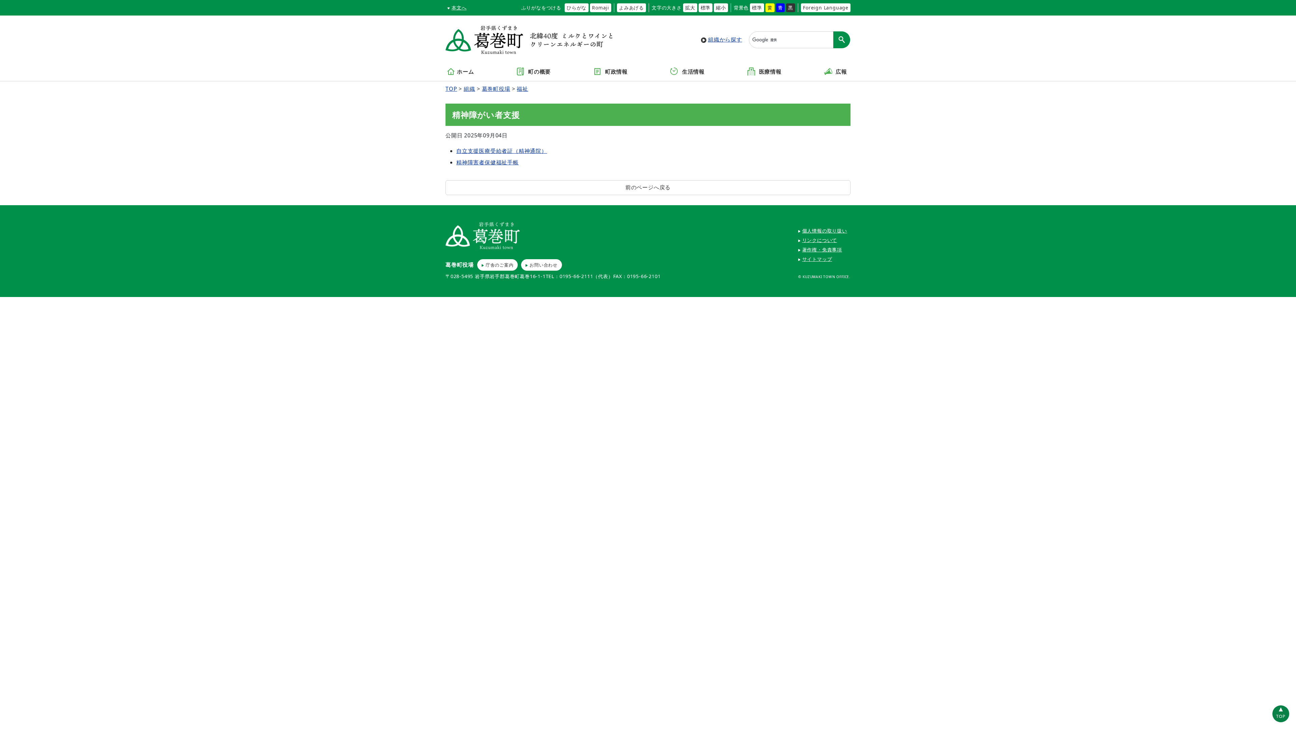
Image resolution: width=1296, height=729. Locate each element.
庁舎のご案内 (500, 265)
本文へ (459, 7)
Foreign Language (825, 7)
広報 (840, 72)
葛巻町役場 (496, 88)
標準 (706, 7)
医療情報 (769, 72)
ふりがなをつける (541, 7)
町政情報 (615, 72)
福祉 (522, 88)
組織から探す (725, 39)
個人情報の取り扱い (824, 230)
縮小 (721, 7)
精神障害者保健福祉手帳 (487, 162)
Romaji (600, 7)
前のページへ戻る (648, 187)
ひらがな (577, 7)
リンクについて (819, 240)
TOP (451, 88)
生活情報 (692, 72)
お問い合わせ (544, 265)
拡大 (690, 7)
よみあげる (631, 7)
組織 (469, 88)
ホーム (465, 72)
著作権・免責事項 (822, 249)
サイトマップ (817, 259)
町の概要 (538, 72)
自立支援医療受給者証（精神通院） (501, 151)
